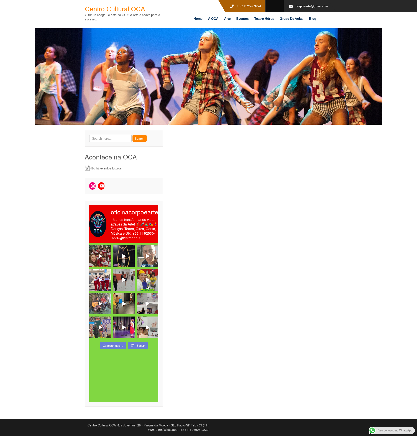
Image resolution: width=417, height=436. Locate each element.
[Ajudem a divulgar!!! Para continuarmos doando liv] (147, 256)
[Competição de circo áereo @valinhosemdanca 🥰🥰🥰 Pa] (100, 280)
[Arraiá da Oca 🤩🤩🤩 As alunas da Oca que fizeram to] (100, 303)
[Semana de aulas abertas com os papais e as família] (123, 256)
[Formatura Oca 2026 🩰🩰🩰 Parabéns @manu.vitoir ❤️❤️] (123, 327)
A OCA (213, 18)
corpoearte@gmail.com (312, 6)
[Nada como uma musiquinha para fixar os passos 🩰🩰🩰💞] (123, 280)
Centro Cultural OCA (115, 9)
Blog (312, 18)
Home (198, 18)
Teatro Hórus (264, 18)
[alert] (124, 168)
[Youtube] (101, 186)
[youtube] (273, 6)
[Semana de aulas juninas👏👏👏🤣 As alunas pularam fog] (147, 303)
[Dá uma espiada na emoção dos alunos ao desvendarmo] (147, 327)
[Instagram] (92, 186)
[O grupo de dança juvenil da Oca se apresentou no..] (100, 256)
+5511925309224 (249, 6)
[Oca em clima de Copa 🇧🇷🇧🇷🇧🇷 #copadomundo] (147, 280)
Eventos (242, 18)
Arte (227, 18)
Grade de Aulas (291, 18)
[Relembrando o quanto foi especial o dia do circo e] (123, 303)
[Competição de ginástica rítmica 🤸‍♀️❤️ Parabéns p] (100, 327)
